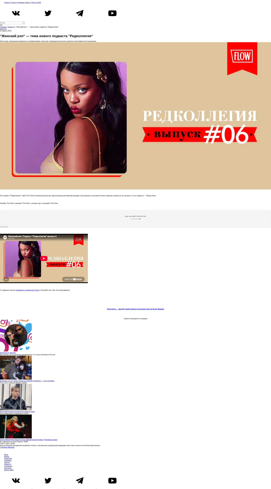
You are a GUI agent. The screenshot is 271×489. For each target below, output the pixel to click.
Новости (7, 3)
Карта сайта (9, 470)
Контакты (8, 468)
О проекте (8, 466)
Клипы (27, 3)
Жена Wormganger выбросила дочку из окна (17, 412)
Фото (6, 455)
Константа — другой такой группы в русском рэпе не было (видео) (135, 309)
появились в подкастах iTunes (27, 290)
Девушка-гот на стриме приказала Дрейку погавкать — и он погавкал (27, 381)
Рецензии (8, 458)
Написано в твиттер (8, 353)
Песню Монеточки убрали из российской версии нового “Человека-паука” (28, 440)
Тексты (14, 3)
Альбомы (21, 3)
